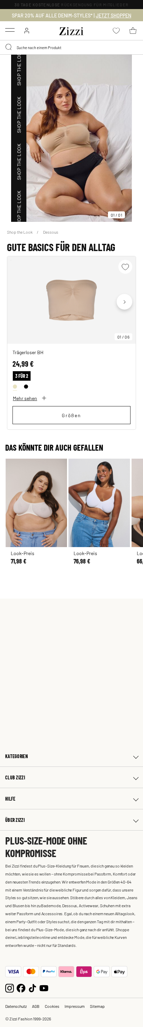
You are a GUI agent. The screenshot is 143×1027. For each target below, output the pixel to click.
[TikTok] (32, 987)
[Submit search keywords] (9, 47)
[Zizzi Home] (71, 29)
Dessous (50, 232)
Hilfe (10, 799)
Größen (71, 415)
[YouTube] (44, 987)
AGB (36, 1006)
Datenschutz (16, 1006)
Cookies (52, 1006)
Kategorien (16, 756)
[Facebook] (21, 987)
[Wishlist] (125, 267)
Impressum (75, 1006)
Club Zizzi (15, 777)
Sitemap (97, 1006)
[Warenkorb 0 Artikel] (133, 30)
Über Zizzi (15, 820)
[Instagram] (9, 987)
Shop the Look (20, 232)
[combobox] (71, 47)
